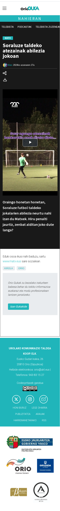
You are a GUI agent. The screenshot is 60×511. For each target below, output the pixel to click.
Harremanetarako (25, 420)
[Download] (6, 80)
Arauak (40, 414)
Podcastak (25, 26)
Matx (10, 65)
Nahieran (30, 18)
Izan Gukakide (18, 306)
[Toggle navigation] (4, 8)
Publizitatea (22, 414)
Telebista (7, 26)
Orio (21, 268)
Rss (44, 420)
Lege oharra (39, 407)
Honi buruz (19, 407)
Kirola (8, 268)
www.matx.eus (12, 261)
